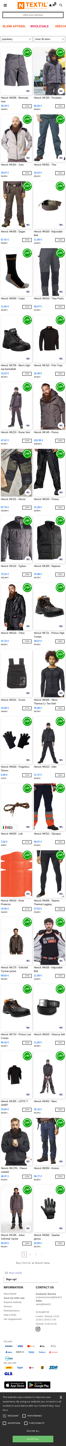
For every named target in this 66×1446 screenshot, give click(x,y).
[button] (50, 5)
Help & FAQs (10, 1315)
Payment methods (13, 1302)
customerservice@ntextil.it (49, 1297)
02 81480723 (42, 1312)
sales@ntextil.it (43, 1304)
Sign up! (11, 1279)
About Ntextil (10, 1294)
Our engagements (13, 1319)
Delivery (8, 1306)
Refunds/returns (12, 1310)
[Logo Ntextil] (33, 5)
